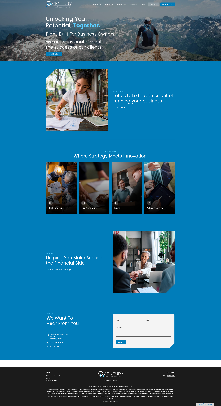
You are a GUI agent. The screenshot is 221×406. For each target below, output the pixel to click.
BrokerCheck (129, 386)
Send (120, 342)
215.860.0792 (54, 346)
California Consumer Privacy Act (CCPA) (106, 396)
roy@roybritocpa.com (57, 342)
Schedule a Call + (54, 54)
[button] (96, 4)
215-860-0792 (171, 376)
